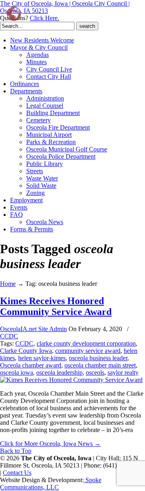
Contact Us (17, 472)
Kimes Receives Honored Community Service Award (56, 306)
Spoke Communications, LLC (51, 483)
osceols (95, 372)
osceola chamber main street (100, 365)
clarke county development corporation (86, 343)
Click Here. (44, 18)
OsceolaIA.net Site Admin (33, 328)
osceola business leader (98, 358)
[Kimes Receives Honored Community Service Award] (71, 379)
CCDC (9, 336)
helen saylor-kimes (42, 358)
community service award (87, 350)
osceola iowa (16, 372)
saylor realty (123, 372)
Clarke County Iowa (26, 350)
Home (8, 283)
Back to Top (15, 450)
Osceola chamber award (30, 365)
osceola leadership (59, 372)
